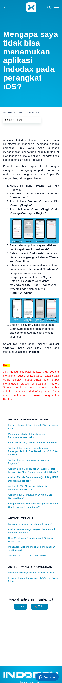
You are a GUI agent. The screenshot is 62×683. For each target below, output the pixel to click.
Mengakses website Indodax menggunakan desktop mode (31, 548)
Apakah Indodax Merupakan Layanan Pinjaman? (28, 462)
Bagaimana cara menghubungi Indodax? (30, 524)
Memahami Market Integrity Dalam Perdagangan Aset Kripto (27, 435)
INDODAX (8, 112)
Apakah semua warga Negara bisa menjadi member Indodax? (31, 531)
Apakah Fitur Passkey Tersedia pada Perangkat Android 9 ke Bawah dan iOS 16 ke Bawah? (33, 451)
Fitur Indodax (33, 112)
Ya (22, 606)
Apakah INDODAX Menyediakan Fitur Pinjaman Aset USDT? (28, 488)
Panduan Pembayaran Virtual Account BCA (31, 572)
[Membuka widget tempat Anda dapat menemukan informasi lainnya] (47, 677)
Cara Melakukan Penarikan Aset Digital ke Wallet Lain (31, 540)
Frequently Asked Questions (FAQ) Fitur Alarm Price (33, 427)
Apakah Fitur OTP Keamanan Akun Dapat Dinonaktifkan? (30, 496)
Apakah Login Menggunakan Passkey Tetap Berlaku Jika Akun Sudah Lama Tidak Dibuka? (33, 470)
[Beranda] (31, 7)
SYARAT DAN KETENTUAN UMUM (27, 555)
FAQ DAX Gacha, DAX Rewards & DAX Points (33, 442)
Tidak (41, 606)
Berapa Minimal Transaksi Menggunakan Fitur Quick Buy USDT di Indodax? (33, 505)
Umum (20, 112)
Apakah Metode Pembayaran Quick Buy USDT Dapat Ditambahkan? (33, 479)
